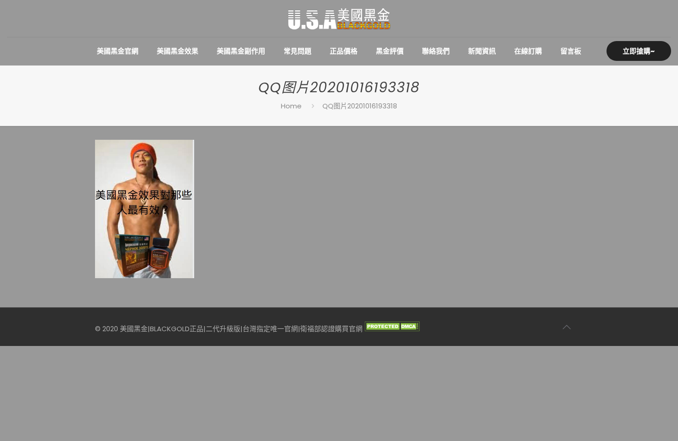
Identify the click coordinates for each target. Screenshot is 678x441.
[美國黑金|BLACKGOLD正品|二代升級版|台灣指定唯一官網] (339, 18)
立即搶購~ (639, 51)
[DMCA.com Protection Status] (392, 329)
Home (291, 106)
